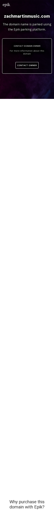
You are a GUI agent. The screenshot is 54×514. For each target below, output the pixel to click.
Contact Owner (27, 65)
